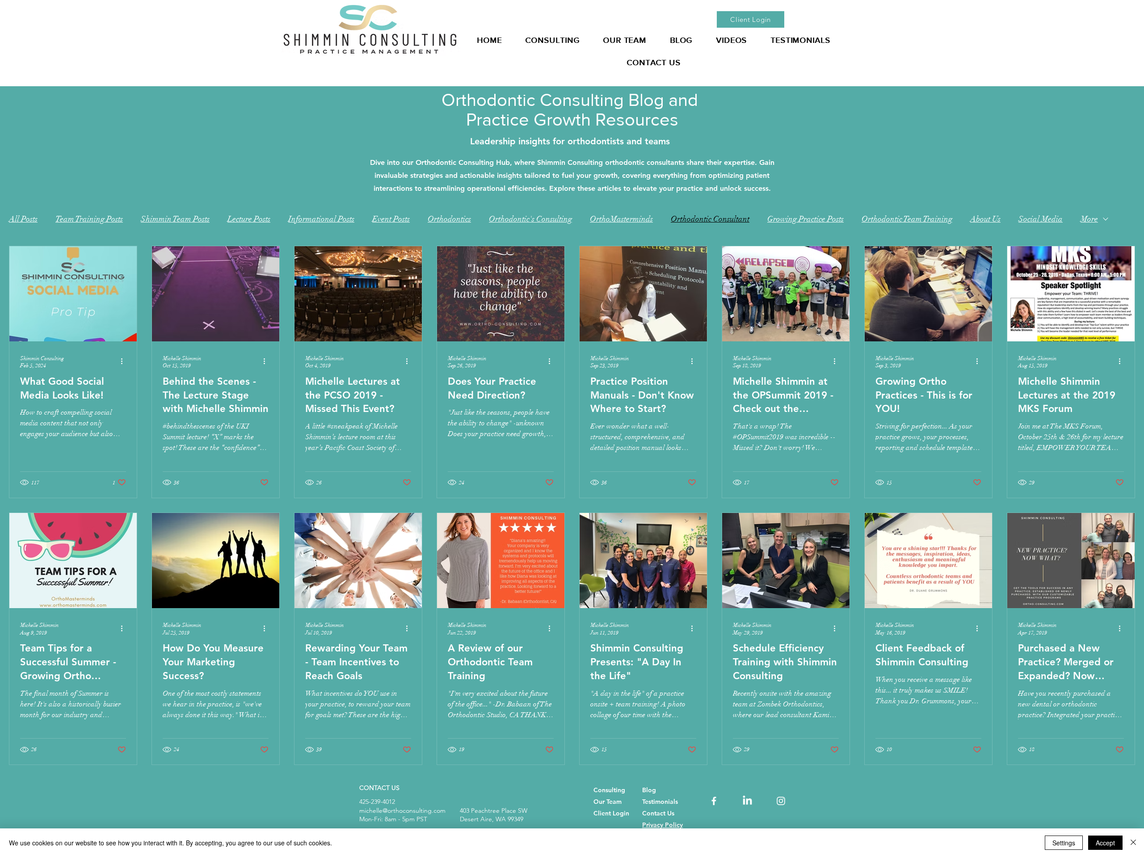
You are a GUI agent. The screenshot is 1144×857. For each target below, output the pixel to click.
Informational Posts (321, 219)
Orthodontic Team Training (907, 219)
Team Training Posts (89, 219)
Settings (1063, 842)
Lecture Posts (248, 219)
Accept (1105, 842)
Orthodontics (449, 219)
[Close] (1133, 843)
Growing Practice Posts (805, 219)
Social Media (1040, 219)
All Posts (23, 219)
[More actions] (124, 361)
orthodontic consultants (644, 162)
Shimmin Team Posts (175, 219)
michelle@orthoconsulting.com (402, 811)
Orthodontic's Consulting (530, 219)
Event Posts (391, 219)
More (1089, 219)
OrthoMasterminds (621, 219)
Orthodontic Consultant (710, 219)
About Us (985, 219)
